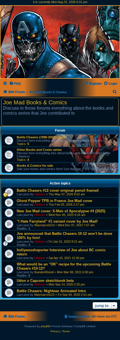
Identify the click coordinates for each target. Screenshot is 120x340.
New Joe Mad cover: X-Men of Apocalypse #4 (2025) (61, 211)
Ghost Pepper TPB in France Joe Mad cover (54, 201)
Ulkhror (39, 194)
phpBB (45, 326)
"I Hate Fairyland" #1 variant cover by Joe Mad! (57, 221)
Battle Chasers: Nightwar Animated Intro (51, 291)
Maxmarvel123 (44, 225)
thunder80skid (44, 272)
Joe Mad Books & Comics (35, 102)
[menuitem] (15, 83)
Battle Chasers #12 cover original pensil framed (58, 190)
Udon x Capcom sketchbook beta (45, 281)
